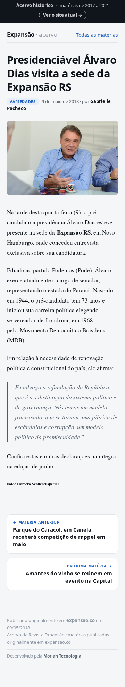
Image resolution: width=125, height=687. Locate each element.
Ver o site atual (62, 15)
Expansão (32, 34)
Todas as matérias (97, 35)
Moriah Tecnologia (62, 656)
